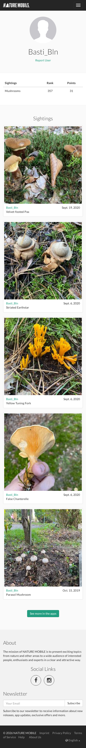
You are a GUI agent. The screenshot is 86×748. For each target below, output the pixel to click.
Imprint (44, 733)
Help (21, 737)
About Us (35, 737)
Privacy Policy (61, 733)
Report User (43, 60)
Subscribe (73, 703)
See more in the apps (43, 613)
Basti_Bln (12, 207)
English (73, 740)
